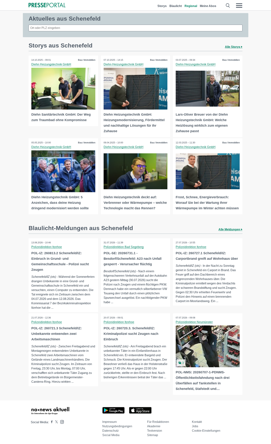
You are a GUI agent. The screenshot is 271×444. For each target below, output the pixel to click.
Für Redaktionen (158, 421)
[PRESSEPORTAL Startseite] (47, 5)
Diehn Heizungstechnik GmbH (51, 64)
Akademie (153, 426)
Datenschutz (110, 430)
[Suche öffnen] (228, 5)
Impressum (109, 421)
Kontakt (197, 421)
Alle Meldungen (229, 229)
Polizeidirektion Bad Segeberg (124, 247)
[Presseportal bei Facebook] (51, 422)
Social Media (110, 435)
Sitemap (152, 435)
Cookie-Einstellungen (206, 430)
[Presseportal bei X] (55, 422)
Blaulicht (175, 6)
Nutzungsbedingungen (117, 426)
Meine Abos (208, 6)
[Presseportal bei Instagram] (61, 421)
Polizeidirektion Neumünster (194, 322)
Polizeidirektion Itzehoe (46, 247)
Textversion (154, 430)
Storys (162, 6)
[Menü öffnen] (239, 5)
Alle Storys (233, 46)
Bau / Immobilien (86, 60)
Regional (191, 6)
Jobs (195, 426)
